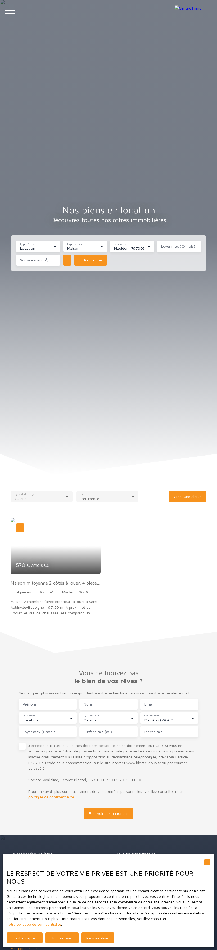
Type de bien (74, 243)
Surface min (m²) (34, 260)
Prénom (29, 704)
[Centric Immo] (193, 10)
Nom (88, 704)
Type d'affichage (25, 494)
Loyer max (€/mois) (178, 246)
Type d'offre (27, 243)
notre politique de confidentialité (34, 924)
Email (148, 704)
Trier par (86, 494)
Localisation (121, 243)
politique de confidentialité (51, 797)
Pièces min (153, 731)
